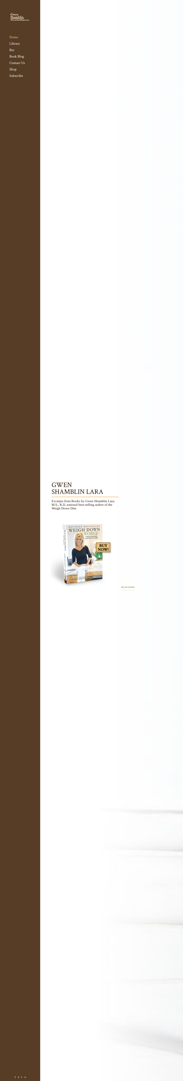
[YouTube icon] (22, 1077)
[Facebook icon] (15, 1077)
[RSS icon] (25, 1077)
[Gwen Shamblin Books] (20, 17)
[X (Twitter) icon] (19, 1077)
